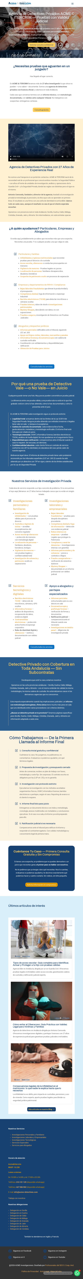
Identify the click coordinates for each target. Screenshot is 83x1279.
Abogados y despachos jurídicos (33, 326)
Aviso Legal (44, 1271)
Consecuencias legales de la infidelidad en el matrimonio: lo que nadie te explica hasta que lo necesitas (37, 1088)
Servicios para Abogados (22, 1145)
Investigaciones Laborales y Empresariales (29, 1137)
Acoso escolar (21, 534)
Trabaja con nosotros (16, 1198)
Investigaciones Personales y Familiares (28, 1135)
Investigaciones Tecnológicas (24, 1140)
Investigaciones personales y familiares (22, 505)
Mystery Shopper (27, 310)
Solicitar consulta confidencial (41, 45)
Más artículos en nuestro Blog (40, 1109)
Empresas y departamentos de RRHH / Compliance (41, 285)
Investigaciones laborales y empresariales (59, 505)
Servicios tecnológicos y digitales (22, 590)
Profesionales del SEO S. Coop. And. (59, 1265)
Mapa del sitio (56, 1271)
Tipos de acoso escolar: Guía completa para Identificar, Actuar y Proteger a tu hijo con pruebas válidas (41, 964)
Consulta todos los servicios (42, 366)
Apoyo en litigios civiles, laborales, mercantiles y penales (44, 335)
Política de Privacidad (30, 1271)
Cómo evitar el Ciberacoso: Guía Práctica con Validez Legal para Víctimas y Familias (40, 1025)
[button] (77, 1273)
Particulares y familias (28, 254)
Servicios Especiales (20, 1143)
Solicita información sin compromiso (41, 885)
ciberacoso (38, 263)
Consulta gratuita (41, 110)
